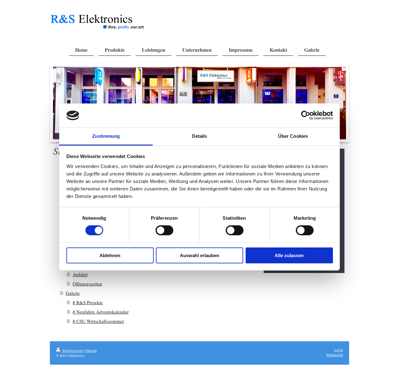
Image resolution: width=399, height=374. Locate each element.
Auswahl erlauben (199, 255)
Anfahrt (80, 274)
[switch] (164, 230)
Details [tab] (199, 136)
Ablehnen (109, 255)
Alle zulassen (289, 255)
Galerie (73, 293)
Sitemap (91, 350)
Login (338, 350)
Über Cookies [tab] (293, 136)
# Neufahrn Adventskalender (101, 312)
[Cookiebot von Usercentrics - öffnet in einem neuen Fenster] (305, 115)
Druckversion (73, 350)
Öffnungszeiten (87, 283)
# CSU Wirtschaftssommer (98, 321)
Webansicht (334, 354)
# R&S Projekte (88, 302)
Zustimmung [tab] (106, 136)
